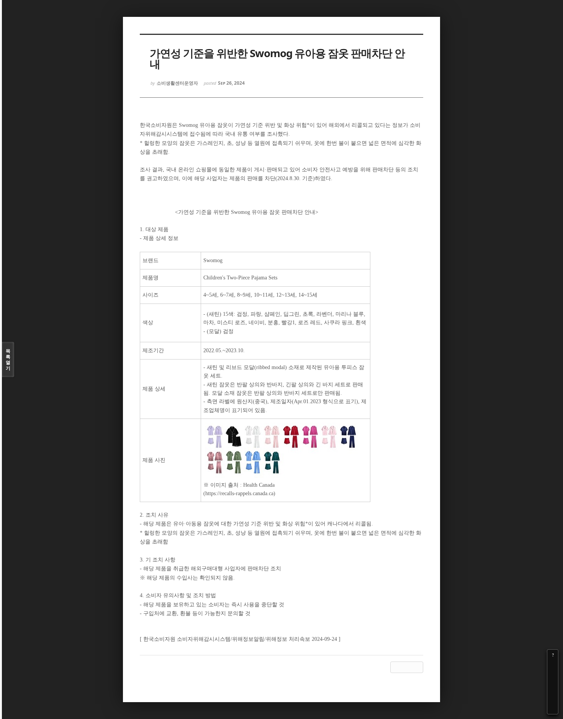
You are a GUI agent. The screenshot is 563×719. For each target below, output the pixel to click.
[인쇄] (552, 708)
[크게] (552, 665)
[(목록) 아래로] (552, 698)
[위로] (552, 687)
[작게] (552, 676)
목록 (8, 359)
